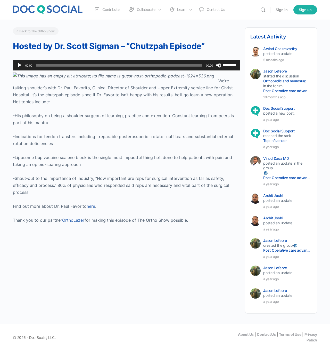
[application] (126, 65)
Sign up (305, 9)
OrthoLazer (73, 220)
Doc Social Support (279, 108)
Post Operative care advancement (287, 91)
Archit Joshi (273, 195)
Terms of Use (290, 334)
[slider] (230, 64)
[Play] (19, 65)
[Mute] (218, 65)
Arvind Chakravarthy (280, 48)
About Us (246, 334)
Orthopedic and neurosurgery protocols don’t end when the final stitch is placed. (287, 81)
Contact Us (266, 334)
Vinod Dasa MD (276, 158)
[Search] (263, 10)
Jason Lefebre (275, 71)
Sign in (282, 9)
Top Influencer (275, 140)
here (91, 206)
